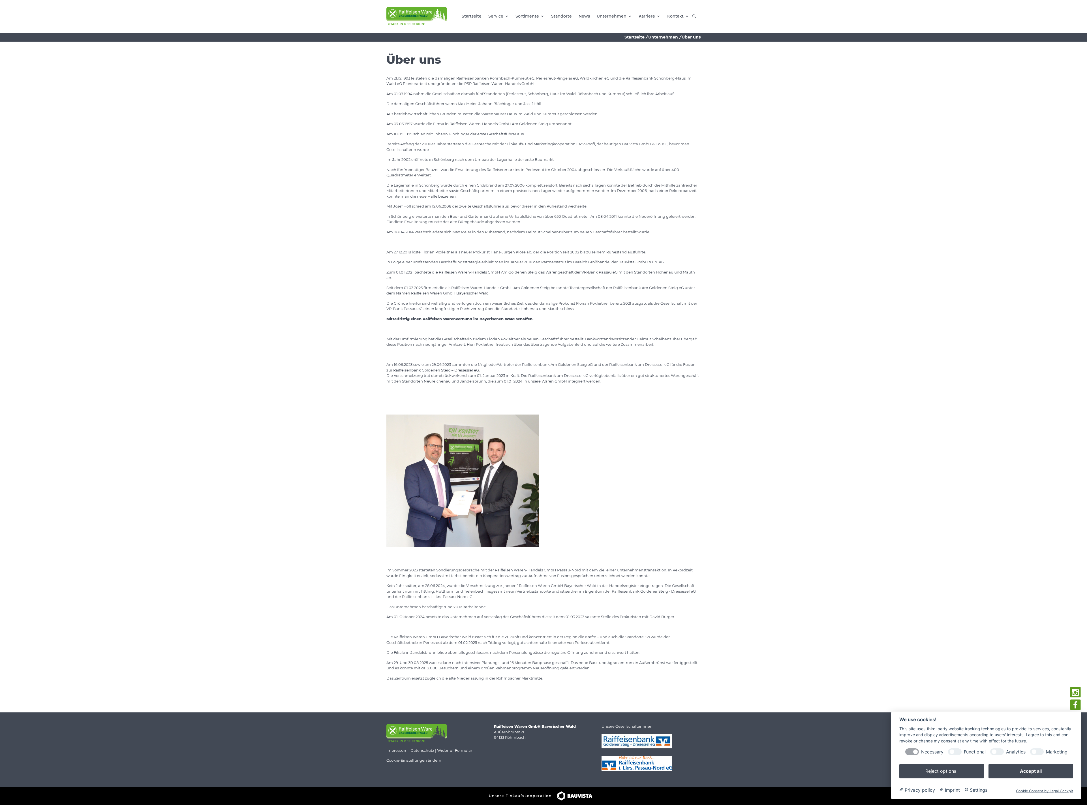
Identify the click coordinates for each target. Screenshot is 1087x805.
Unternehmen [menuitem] (611, 16)
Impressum (397, 750)
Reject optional (941, 771)
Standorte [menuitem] (561, 16)
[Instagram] (1075, 692)
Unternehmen (663, 37)
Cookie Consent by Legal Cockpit (1044, 791)
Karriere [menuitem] (647, 16)
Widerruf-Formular (454, 750)
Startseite (634, 37)
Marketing (1056, 751)
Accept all (1031, 771)
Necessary (932, 751)
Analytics (1016, 751)
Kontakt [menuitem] (675, 16)
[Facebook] (1075, 705)
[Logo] (416, 16)
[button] (694, 16)
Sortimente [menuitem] (527, 16)
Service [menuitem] (495, 16)
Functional (975, 751)
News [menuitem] (584, 16)
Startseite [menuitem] (472, 16)
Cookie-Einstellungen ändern (413, 760)
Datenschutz (422, 750)
